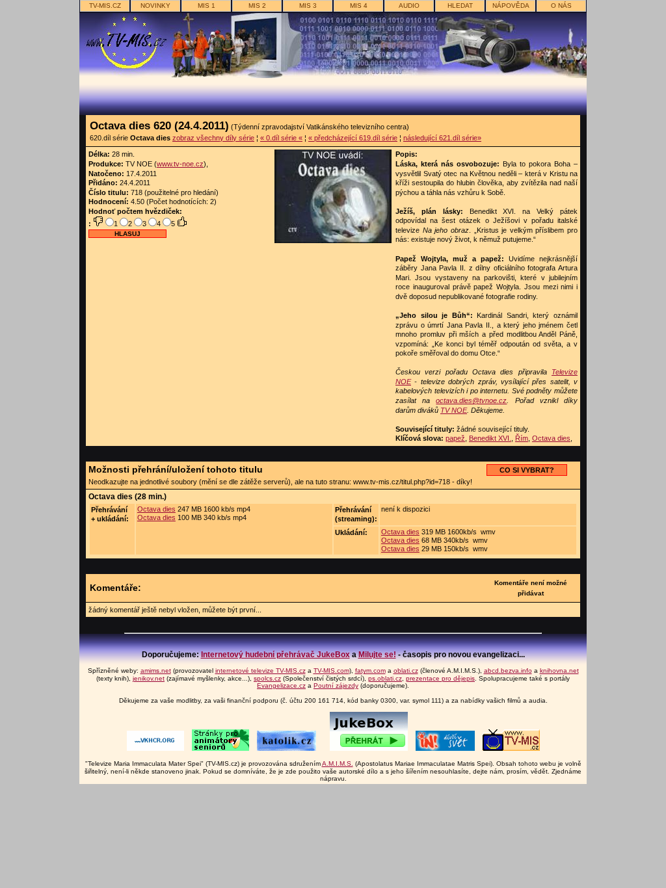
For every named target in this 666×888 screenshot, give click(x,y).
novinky (155, 5)
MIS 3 (308, 5)
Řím (521, 438)
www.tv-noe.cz (180, 164)
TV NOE (453, 410)
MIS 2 (257, 5)
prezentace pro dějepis (440, 678)
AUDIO (409, 5)
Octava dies (551, 438)
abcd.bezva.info (508, 670)
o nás (561, 5)
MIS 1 (206, 5)
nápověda (510, 5)
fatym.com (370, 670)
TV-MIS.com (331, 670)
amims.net (155, 670)
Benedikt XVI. (490, 438)
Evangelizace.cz (281, 685)
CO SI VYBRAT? (527, 470)
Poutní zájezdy (335, 685)
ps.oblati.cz (385, 678)
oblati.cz (405, 670)
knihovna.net (559, 670)
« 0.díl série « (281, 138)
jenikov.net (149, 678)
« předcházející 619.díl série (352, 138)
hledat (460, 5)
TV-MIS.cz (105, 5)
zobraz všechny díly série (213, 138)
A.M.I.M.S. (337, 763)
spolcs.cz (267, 678)
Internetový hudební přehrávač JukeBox (275, 655)
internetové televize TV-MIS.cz (260, 670)
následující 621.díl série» (442, 138)
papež (455, 438)
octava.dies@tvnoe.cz (471, 400)
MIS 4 (358, 5)
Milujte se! (377, 655)
